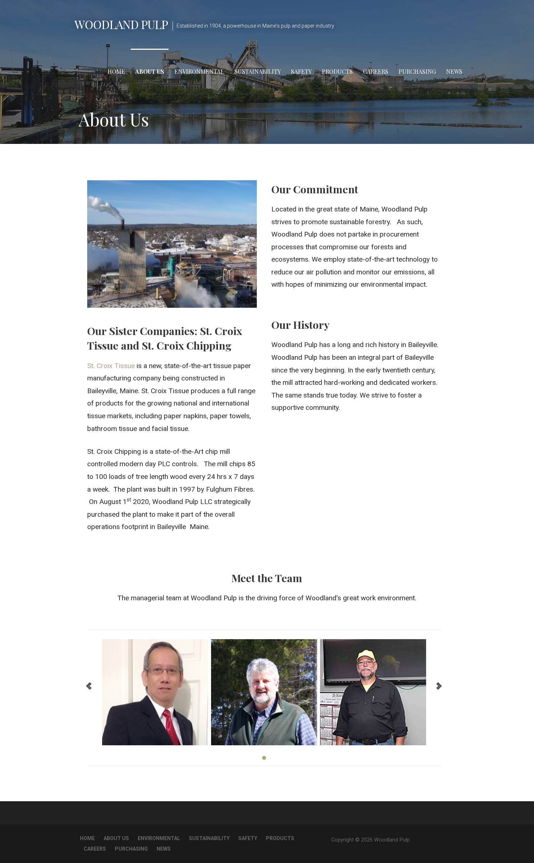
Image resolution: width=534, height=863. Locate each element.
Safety (301, 71)
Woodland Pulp (121, 24)
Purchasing (417, 71)
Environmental (199, 71)
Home (116, 71)
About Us (149, 71)
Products (337, 71)
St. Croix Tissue (111, 366)
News (454, 71)
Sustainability (257, 71)
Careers (375, 71)
